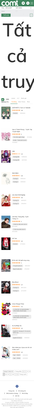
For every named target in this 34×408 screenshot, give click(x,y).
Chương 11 (15, 290)
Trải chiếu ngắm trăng (18, 137)
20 (13, 374)
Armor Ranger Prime (18, 304)
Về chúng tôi (22, 391)
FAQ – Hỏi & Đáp (7, 8)
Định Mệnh (15, 173)
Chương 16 (15, 200)
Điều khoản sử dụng (12, 393)
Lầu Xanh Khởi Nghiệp (18, 195)
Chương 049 (16, 160)
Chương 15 (15, 203)
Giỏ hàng (19, 8)
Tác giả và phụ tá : (17, 265)
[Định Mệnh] (5, 178)
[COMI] (9, 3)
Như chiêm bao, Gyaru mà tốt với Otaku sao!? (22, 348)
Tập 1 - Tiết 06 (16, 358)
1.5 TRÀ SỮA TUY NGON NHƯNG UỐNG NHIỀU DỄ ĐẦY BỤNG (21, 316)
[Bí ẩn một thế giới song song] (5, 265)
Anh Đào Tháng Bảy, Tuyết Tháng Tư (20, 218)
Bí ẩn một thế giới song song (20, 260)
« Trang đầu (17, 371)
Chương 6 (15, 178)
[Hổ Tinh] (5, 243)
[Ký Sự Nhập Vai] (5, 331)
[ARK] (5, 156)
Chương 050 (16, 156)
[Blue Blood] (5, 287)
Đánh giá (23, 98)
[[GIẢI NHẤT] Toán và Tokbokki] (5, 113)
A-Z (18, 98)
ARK (13, 151)
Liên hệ (17, 396)
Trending (14, 102)
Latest (13, 98)
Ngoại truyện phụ (17, 269)
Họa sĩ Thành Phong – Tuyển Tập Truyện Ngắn (22, 130)
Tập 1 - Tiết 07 (16, 355)
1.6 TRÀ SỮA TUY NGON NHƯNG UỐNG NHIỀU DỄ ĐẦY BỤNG (21, 310)
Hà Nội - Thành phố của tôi (19, 140)
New (28, 102)
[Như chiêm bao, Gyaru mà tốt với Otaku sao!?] (5, 352)
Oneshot (15, 113)
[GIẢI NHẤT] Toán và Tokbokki (21, 108)
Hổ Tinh (14, 238)
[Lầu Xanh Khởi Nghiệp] (5, 200)
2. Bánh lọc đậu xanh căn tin (20, 224)
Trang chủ (11, 391)
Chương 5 (15, 181)
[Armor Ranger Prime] (5, 309)
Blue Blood (15, 282)
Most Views (21, 102)
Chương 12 (15, 287)
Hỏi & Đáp (25, 393)
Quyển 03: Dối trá (17, 337)
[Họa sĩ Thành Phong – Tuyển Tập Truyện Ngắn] (5, 134)
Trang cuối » (23, 374)
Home (3, 11)
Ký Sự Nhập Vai (16, 325)
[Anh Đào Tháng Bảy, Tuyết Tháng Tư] (5, 222)
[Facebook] (17, 386)
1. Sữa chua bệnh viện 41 (19, 229)
